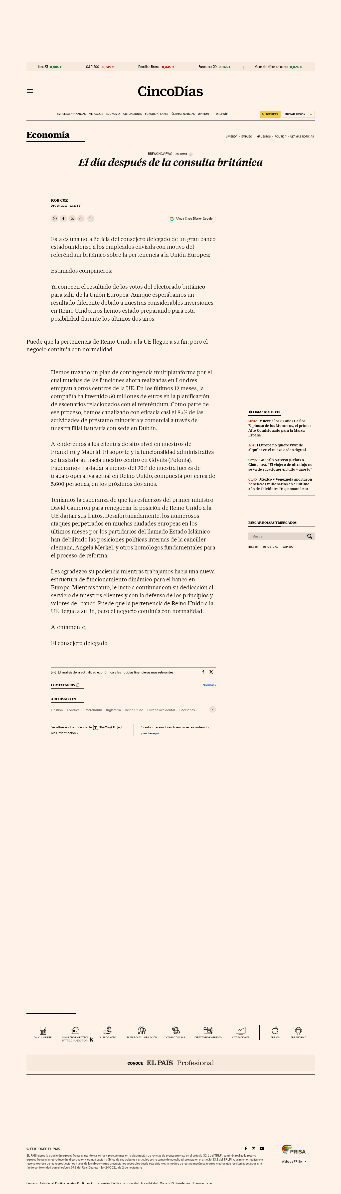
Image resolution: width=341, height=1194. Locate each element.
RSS (171, 1183)
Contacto (32, 1183)
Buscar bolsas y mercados (272, 523)
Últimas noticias (183, 114)
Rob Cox (59, 200)
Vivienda (232, 136)
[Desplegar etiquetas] (212, 709)
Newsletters (182, 1183)
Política (281, 136)
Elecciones (187, 710)
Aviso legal (47, 1183)
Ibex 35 (43, 67)
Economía (113, 114)
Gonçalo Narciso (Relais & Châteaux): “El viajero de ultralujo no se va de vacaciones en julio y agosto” (280, 465)
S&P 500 (92, 67)
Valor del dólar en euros (271, 67)
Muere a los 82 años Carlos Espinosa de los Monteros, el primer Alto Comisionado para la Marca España (279, 428)
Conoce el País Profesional (170, 1063)
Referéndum (92, 710)
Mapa (163, 1183)
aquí (155, 733)
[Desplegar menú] (29, 91)
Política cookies (65, 1183)
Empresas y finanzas (71, 114)
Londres (73, 710)
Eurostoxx (270, 546)
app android (298, 1037)
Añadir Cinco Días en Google (194, 218)
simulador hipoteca (75, 1037)
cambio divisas (175, 1037)
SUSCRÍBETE (270, 114)
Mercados (96, 114)
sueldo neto (107, 1037)
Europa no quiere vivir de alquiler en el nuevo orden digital (277, 447)
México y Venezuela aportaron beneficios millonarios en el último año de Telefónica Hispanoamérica (280, 484)
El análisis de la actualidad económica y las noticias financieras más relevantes (115, 672)
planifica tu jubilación (142, 1037)
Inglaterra (113, 710)
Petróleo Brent (148, 67)
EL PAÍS (220, 112)
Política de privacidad (125, 1183)
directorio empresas (208, 1037)
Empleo (246, 136)
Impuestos (263, 136)
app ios (275, 1037)
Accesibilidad (149, 1183)
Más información (63, 733)
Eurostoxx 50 (207, 67)
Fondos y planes (156, 114)
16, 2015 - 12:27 (66, 205)
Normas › (209, 685)
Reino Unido (134, 710)
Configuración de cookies (93, 1183)
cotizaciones (240, 1037)
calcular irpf (42, 1037)
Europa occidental (161, 710)
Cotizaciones (132, 114)
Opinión (203, 114)
